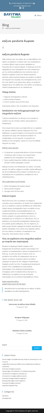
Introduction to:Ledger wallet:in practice (14, 376)
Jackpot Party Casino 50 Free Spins (14, 284)
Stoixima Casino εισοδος (22, 331)
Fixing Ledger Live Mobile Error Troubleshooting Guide (18, 371)
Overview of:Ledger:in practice (11, 369)
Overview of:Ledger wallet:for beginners (14, 378)
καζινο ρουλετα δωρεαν (13, 28)
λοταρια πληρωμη (22, 317)
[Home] (3, 28)
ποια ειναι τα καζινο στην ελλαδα (22, 304)
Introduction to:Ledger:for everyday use (14, 374)
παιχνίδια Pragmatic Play (9, 385)
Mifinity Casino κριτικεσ (10, 148)
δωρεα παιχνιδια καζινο (10, 281)
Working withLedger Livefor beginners (13, 381)
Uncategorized (6, 398)
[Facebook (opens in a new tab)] (20, 8)
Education (5, 396)
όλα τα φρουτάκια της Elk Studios (13, 181)
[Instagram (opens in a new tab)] (23, 8)
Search (4, 345)
